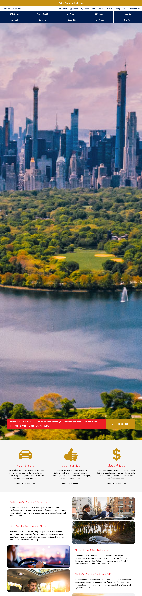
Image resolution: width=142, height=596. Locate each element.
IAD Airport (71, 14)
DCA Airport (99, 14)
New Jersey (99, 20)
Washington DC (42, 14)
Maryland (14, 20)
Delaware (42, 20)
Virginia (128, 14)
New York (127, 20)
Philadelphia (71, 20)
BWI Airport (14, 14)
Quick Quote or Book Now (71, 3)
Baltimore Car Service (12, 9)
